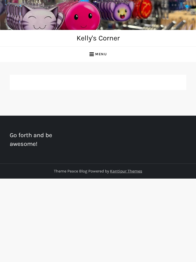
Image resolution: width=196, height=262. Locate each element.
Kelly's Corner (98, 38)
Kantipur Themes (126, 171)
